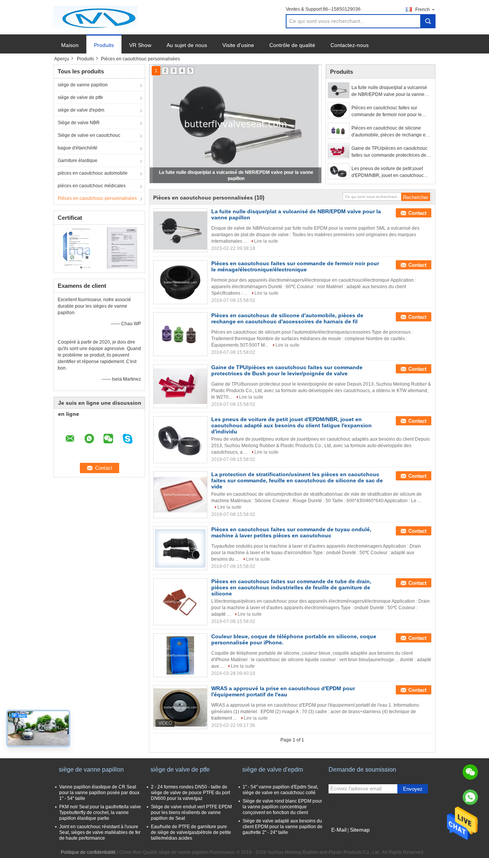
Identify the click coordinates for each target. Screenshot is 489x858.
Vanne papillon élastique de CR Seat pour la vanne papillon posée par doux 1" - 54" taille (99, 792)
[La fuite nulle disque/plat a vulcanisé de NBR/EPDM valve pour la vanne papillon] (339, 90)
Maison (70, 45)
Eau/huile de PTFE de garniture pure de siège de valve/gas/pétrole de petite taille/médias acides (191, 832)
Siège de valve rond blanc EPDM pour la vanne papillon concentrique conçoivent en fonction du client (282, 806)
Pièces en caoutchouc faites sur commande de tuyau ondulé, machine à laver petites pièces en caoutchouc (291, 532)
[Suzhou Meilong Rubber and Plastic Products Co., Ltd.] (95, 16)
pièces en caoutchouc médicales (92, 185)
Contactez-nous (349, 45)
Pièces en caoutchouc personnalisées (97, 198)
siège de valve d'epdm (81, 110)
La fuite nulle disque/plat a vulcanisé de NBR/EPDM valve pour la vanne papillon (389, 91)
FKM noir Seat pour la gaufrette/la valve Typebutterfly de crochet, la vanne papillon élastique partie (100, 812)
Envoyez (413, 789)
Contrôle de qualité (292, 45)
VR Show (140, 45)
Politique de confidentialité (88, 852)
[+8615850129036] (470, 797)
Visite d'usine (238, 45)
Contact (417, 213)
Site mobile (344, 839)
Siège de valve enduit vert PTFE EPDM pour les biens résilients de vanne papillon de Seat (191, 812)
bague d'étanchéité (77, 148)
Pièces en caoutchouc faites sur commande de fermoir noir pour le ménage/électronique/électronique (387, 111)
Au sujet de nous (187, 45)
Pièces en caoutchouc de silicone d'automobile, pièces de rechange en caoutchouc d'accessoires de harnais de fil (389, 131)
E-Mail (339, 830)
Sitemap (360, 830)
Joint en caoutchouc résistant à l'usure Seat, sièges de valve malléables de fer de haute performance (100, 832)
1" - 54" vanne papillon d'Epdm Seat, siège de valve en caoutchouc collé (280, 789)
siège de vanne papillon (83, 85)
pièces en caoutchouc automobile (93, 173)
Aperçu (61, 59)
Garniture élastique (77, 160)
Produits (104, 45)
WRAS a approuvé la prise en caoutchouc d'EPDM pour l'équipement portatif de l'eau (283, 691)
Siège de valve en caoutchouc (89, 135)
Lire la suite (266, 241)
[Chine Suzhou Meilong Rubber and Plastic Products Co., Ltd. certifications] (76, 247)
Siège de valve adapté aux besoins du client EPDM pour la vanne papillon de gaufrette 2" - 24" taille (282, 826)
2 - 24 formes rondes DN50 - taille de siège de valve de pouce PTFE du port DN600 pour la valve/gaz (190, 792)
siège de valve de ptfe (80, 97)
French (422, 9)
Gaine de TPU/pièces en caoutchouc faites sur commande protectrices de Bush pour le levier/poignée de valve (389, 152)
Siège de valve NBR (79, 122)
